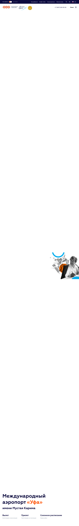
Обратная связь (59, 1)
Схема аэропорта (51, 1)
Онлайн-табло (42, 1)
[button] (74, 2)
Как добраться (34, 1)
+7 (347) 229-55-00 (60, 7)
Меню (72, 7)
